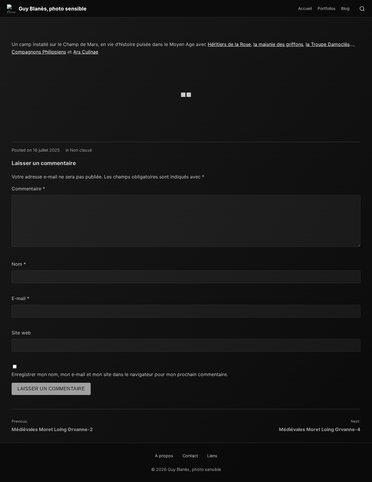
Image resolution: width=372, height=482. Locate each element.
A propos (164, 455)
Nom (19, 264)
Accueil (305, 8)
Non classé (81, 150)
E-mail (20, 298)
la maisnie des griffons (278, 44)
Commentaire (28, 189)
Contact (190, 455)
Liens (212, 455)
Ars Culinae (85, 52)
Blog (345, 8)
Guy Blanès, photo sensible (53, 8)
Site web (21, 333)
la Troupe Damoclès (328, 44)
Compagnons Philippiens (39, 52)
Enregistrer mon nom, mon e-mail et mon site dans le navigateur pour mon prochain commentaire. (120, 374)
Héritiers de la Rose (229, 44)
